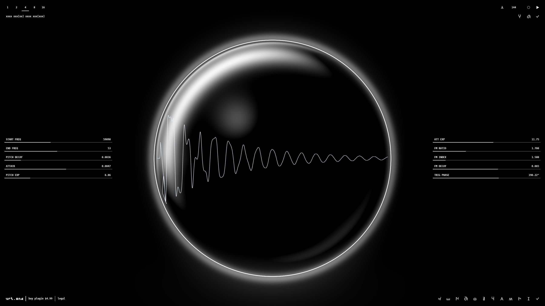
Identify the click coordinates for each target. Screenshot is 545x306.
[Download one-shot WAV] (502, 7)
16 (43, 7)
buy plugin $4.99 (40, 298)
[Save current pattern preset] (537, 16)
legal (61, 298)
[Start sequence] (537, 7)
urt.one (15, 299)
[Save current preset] (537, 298)
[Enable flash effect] (528, 7)
